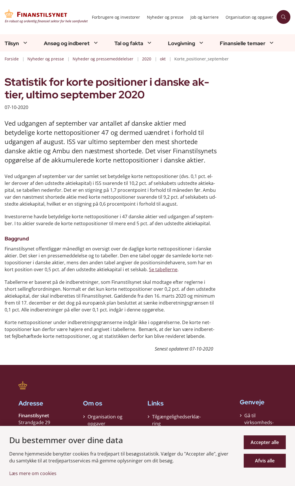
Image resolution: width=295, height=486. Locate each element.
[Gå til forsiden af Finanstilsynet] (44, 17)
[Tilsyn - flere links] (24, 43)
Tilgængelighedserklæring (176, 420)
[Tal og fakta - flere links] (148, 43)
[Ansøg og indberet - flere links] (95, 43)
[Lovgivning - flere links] (200, 43)
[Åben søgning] (283, 17)
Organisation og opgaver (105, 420)
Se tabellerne (163, 269)
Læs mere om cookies (32, 473)
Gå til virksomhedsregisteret (259, 422)
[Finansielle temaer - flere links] (270, 43)
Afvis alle (265, 461)
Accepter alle (265, 442)
